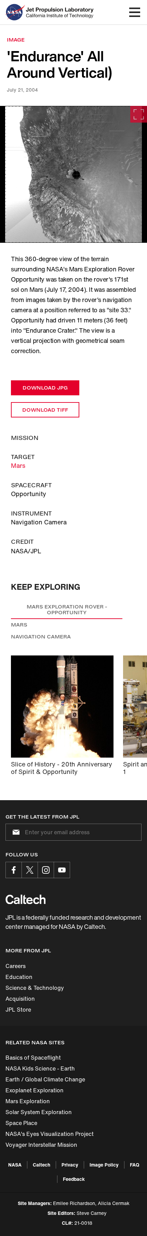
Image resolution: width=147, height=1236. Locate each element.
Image (16, 39)
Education (18, 977)
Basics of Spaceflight (33, 1057)
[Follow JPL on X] (30, 870)
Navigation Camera (41, 636)
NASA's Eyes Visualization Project (49, 1134)
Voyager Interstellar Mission (41, 1145)
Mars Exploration (27, 1101)
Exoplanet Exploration (34, 1090)
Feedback (74, 1179)
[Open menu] (135, 12)
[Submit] (15, 832)
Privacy (70, 1164)
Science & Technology (34, 988)
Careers (15, 966)
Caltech (41, 1164)
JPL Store (18, 1009)
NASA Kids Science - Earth (40, 1068)
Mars (18, 465)
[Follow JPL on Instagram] (46, 870)
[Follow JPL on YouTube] (62, 870)
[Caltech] (25, 899)
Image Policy (104, 1164)
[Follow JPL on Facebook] (13, 870)
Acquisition (20, 999)
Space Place (21, 1123)
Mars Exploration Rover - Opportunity (67, 609)
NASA (15, 1164)
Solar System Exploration (38, 1112)
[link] (73, 174)
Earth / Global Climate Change (45, 1079)
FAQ (134, 1164)
